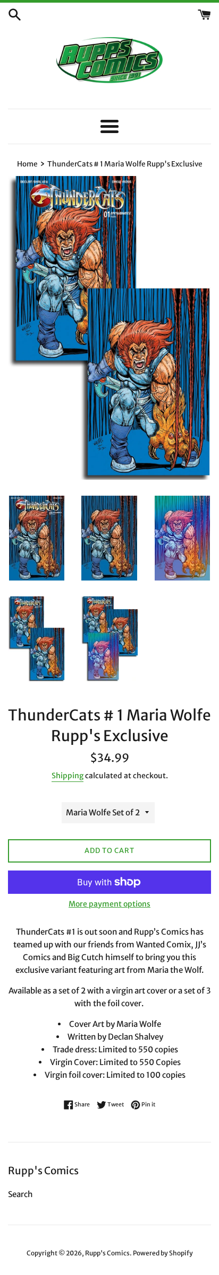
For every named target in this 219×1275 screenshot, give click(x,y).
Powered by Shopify (163, 1253)
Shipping (67, 775)
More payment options (109, 904)
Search (20, 1194)
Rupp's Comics (107, 1253)
